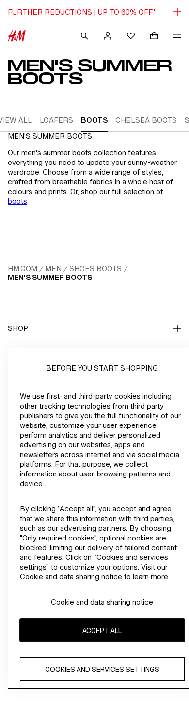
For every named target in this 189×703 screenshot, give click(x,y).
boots (17, 201)
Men (53, 268)
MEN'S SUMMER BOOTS (50, 277)
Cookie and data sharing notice (102, 602)
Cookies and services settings (102, 669)
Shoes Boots (95, 268)
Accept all (102, 630)
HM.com (22, 268)
